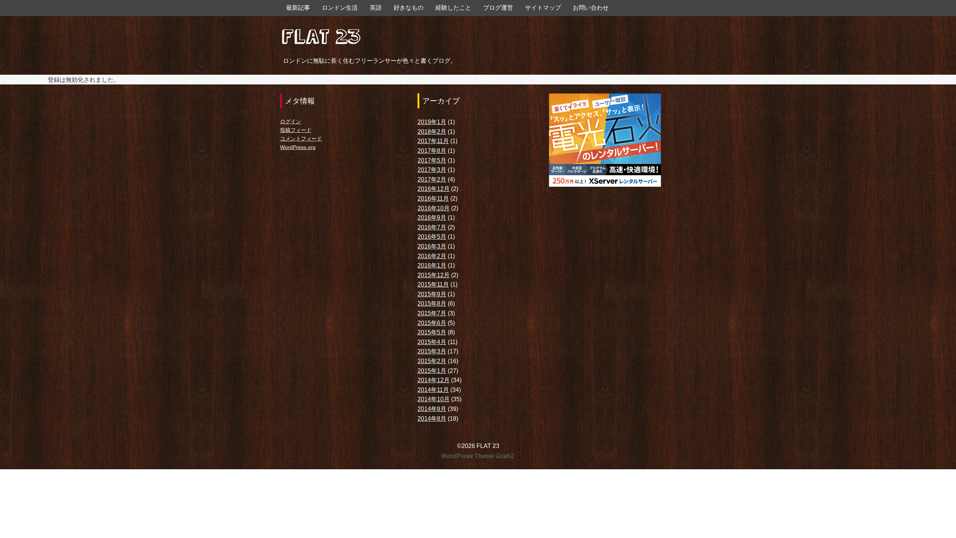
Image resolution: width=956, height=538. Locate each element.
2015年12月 (434, 275)
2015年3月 (432, 351)
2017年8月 (432, 151)
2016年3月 (432, 246)
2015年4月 (432, 342)
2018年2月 (432, 132)
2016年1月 (432, 265)
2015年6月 (432, 323)
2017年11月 (433, 141)
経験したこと (453, 7)
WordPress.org (298, 147)
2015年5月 (432, 332)
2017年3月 (432, 170)
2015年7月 (432, 313)
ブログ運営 (498, 7)
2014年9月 (432, 409)
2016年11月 (433, 198)
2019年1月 (432, 122)
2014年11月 (433, 390)
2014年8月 (432, 418)
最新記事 (298, 7)
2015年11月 (433, 284)
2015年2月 (432, 361)
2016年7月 (432, 227)
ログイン (290, 121)
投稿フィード (295, 130)
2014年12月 (434, 380)
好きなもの (408, 7)
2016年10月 (434, 208)
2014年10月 (434, 399)
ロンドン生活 (340, 7)
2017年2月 (432, 179)
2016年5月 (432, 237)
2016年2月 (432, 256)
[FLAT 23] (321, 35)
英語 (376, 7)
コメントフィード (301, 139)
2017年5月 (432, 160)
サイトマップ (543, 7)
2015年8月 (432, 303)
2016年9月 (432, 217)
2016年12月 (434, 189)
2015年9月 (432, 294)
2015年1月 (432, 371)
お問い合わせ (591, 7)
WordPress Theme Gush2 (478, 455)
